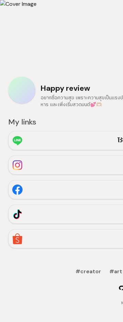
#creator (88, 271)
